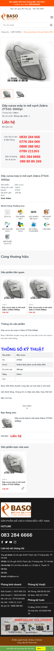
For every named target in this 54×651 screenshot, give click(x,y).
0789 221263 (29, 151)
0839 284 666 (29, 137)
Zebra (4, 305)
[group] (27, 62)
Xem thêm (6, 198)
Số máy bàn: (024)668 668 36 (39, 612)
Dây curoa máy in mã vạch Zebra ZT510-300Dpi (13, 483)
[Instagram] (15, 542)
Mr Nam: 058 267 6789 (38, 595)
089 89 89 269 (30, 161)
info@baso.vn (13, 576)
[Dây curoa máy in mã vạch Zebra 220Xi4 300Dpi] (14, 289)
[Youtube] (10, 542)
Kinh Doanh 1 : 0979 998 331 (13, 591)
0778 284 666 (29, 142)
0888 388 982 (29, 146)
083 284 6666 (38, 9)
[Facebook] (2, 542)
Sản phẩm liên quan (12, 272)
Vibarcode (32, 642)
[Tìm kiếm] (51, 24)
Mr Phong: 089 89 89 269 (39, 591)
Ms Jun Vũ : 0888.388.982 (12, 606)
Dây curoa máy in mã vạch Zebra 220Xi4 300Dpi (13, 308)
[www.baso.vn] (9, 17)
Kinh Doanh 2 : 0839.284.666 (13, 595)
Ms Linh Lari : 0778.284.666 (13, 598)
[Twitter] (6, 542)
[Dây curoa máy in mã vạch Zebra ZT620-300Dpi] (40, 289)
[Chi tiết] (22, 488)
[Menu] (51, 17)
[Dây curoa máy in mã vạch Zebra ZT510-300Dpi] (14, 463)
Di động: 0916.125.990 (37, 607)
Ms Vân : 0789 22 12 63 (11, 602)
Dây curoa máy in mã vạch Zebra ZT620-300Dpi (40, 308)
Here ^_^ (40, 648)
